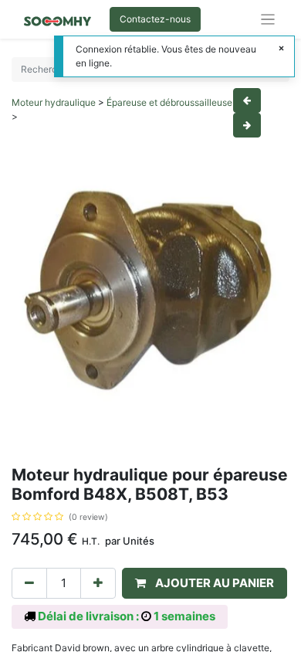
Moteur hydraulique (54, 102)
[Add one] (98, 583)
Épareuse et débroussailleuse (169, 102)
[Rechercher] (274, 69)
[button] (204, 583)
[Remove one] (29, 583)
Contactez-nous (155, 19)
